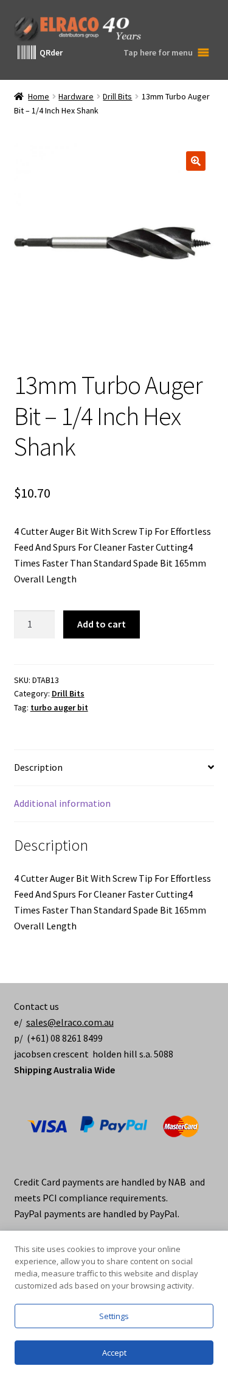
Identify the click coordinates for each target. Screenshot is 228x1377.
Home (38, 96)
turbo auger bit (59, 707)
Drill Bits (117, 96)
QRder (51, 52)
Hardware (76, 96)
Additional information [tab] (62, 803)
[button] (196, 161)
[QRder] (27, 52)
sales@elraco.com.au (70, 1022)
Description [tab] (38, 767)
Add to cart (101, 624)
